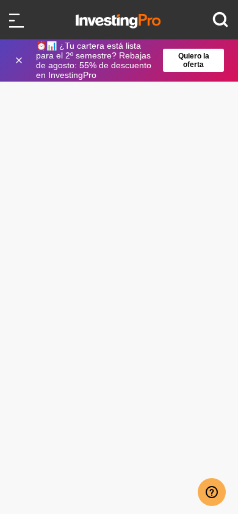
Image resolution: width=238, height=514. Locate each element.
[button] (125, 60)
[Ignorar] (20, 60)
